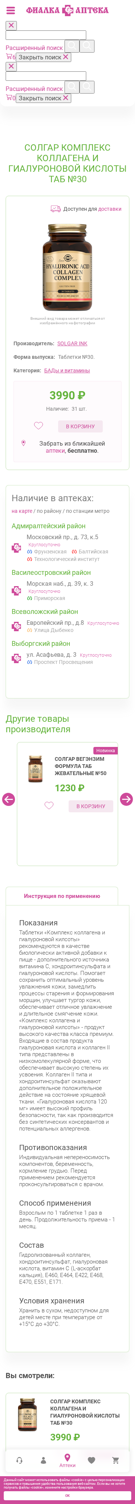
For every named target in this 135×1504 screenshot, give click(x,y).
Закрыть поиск (41, 57)
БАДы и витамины (67, 370)
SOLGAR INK (72, 343)
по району (49, 511)
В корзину (80, 426)
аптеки (55, 450)
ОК (67, 1496)
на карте (22, 511)
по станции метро (88, 511)
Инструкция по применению (62, 896)
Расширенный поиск (35, 47)
